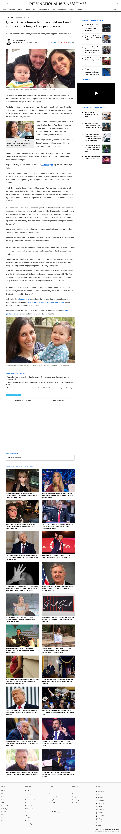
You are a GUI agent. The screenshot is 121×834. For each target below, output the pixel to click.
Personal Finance (44, 9)
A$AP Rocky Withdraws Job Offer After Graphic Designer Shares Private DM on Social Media (20, 650)
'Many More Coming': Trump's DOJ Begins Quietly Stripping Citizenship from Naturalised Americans (22, 743)
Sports (3, 818)
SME (34, 9)
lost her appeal (47, 165)
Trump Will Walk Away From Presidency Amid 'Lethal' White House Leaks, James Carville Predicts (22, 712)
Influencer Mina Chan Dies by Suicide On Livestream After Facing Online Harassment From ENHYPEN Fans (21, 495)
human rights (24, 299)
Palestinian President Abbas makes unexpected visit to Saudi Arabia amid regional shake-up (39, 388)
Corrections (52, 806)
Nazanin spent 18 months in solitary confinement (45, 302)
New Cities (28, 818)
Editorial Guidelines (57, 400)
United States (76, 803)
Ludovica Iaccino (20, 40)
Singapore (75, 797)
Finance (27, 803)
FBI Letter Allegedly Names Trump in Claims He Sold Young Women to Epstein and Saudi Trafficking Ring (22, 557)
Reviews (79, 9)
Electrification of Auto (31, 800)
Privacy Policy (53, 800)
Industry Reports (29, 824)
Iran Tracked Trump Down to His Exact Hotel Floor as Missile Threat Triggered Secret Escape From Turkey (57, 526)
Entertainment (62, 9)
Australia (74, 791)
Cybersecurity (29, 806)
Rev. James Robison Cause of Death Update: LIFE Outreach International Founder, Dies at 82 (22, 774)
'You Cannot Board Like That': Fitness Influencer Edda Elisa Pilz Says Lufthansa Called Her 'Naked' (21, 619)
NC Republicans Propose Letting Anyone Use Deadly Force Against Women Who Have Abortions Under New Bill (22, 681)
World (4, 9)
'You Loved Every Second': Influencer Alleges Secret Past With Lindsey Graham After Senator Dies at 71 (58, 588)
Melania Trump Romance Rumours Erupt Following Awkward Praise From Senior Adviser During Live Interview (56, 650)
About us (51, 791)
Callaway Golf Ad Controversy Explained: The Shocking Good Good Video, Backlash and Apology (58, 619)
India (73, 794)
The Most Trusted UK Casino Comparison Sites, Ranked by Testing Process (93, 125)
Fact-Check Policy (54, 812)
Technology (4, 809)
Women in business (30, 812)
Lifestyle (71, 9)
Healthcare (28, 797)
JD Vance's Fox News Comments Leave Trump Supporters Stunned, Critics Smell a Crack (57, 743)
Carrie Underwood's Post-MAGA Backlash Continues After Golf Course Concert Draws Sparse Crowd (57, 495)
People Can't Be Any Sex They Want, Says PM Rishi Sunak (93, 37)
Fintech (27, 821)
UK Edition (114, 9)
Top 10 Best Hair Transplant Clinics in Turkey (91, 114)
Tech (53, 9)
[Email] (69, 42)
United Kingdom (76, 800)
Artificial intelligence (30, 809)
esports (27, 815)
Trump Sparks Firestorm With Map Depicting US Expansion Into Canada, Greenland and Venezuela (57, 681)
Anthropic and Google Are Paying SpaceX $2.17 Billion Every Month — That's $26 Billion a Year (58, 712)
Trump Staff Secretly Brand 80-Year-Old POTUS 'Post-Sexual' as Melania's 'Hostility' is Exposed (58, 774)
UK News (12, 9)
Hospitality (28, 794)
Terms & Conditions (54, 797)
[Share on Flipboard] (62, 42)
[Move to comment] (73, 42)
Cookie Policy (52, 803)
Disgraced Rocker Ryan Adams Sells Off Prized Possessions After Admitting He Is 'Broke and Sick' (20, 526)
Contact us (52, 794)
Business (27, 9)
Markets (19, 9)
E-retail (27, 791)
